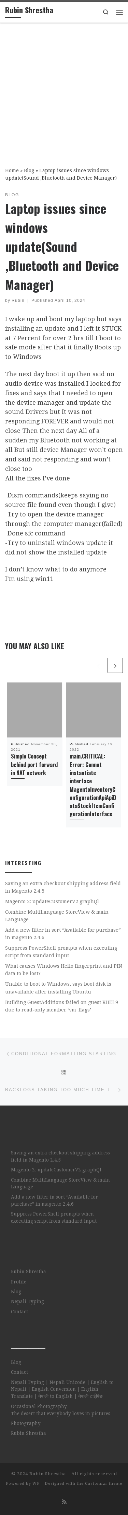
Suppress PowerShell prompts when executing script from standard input (61, 951)
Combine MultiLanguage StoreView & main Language (57, 915)
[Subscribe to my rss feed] (64, 1502)
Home (12, 170)
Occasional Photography (39, 1406)
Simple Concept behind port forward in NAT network (34, 764)
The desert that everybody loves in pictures (60, 1413)
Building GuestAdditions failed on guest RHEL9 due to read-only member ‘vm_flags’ (61, 1006)
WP (36, 1483)
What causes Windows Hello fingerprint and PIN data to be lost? (63, 969)
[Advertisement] (64, 90)
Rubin (18, 300)
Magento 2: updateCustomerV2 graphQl (52, 901)
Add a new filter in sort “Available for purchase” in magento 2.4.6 (63, 933)
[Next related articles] (115, 665)
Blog (29, 170)
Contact (19, 1311)
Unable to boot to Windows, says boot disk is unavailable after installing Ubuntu (58, 987)
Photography (26, 1423)
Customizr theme (103, 1483)
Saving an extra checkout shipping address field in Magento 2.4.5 (63, 887)
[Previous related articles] (98, 665)
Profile (18, 1281)
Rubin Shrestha (28, 1271)
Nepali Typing (27, 1301)
